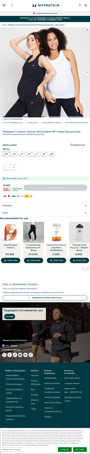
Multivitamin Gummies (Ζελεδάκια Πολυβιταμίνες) (56, 247)
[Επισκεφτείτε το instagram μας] (4, 355)
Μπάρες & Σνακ (35, 401)
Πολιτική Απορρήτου (52, 397)
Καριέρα (47, 417)
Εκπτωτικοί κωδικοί (72, 378)
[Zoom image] (87, 30)
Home (4, 25)
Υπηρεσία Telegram (72, 383)
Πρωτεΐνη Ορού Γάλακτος (10, 246)
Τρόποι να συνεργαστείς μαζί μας (53, 409)
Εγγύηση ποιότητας (52, 383)
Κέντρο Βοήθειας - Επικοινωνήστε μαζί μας (15, 377)
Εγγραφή (9, 316)
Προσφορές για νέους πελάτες (72, 399)
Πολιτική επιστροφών (14, 384)
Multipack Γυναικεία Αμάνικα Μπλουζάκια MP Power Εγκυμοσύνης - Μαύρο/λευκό (36, 25)
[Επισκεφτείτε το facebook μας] (9, 355)
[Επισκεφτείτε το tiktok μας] (15, 355)
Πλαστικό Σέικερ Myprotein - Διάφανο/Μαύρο (79, 247)
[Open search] (12, 5)
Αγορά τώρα (12, 260)
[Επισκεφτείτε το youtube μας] (20, 355)
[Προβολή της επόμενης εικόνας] (87, 72)
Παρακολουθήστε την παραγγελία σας (14, 400)
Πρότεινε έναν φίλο (73, 390)
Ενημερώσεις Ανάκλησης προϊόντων (15, 417)
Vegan (33, 409)
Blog (33, 389)
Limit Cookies (80, 449)
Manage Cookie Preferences (15, 340)
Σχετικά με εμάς (50, 378)
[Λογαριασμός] (80, 5)
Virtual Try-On (79, 145)
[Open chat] (31, 355)
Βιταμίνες (34, 395)
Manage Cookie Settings (11, 449)
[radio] (6, 154)
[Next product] (88, 269)
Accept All (64, 449)
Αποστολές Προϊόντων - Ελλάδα (15, 409)
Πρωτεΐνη (35, 375)
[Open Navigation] (4, 5)
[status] (9, 167)
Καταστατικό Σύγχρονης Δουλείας (52, 390)
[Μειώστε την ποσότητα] (5, 167)
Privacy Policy (31, 445)
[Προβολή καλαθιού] (86, 5)
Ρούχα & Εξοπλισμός (35, 382)
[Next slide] (89, 247)
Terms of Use (43, 445)
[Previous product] (83, 269)
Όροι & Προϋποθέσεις (53, 403)
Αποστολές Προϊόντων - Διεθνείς (15, 391)
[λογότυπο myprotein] (46, 5)
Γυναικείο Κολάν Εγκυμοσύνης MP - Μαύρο (33, 247)
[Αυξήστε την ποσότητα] (13, 167)
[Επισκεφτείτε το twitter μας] (25, 355)
